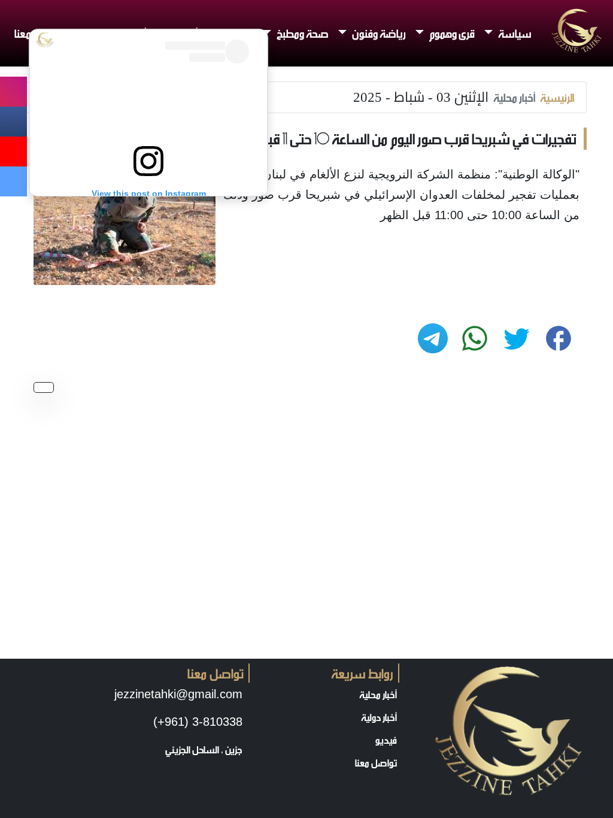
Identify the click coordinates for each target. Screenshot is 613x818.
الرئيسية (557, 97)
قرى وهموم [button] (451, 33)
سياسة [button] (514, 33)
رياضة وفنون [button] (378, 33)
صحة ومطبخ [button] (302, 33)
